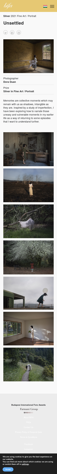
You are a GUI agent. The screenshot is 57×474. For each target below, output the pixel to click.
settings (25, 464)
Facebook (28, 444)
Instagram (28, 449)
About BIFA (28, 417)
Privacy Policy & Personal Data (28, 432)
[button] (5, 32)
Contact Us (28, 427)
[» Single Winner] (8, 6)
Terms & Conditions (28, 437)
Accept (8, 469)
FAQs (28, 422)
